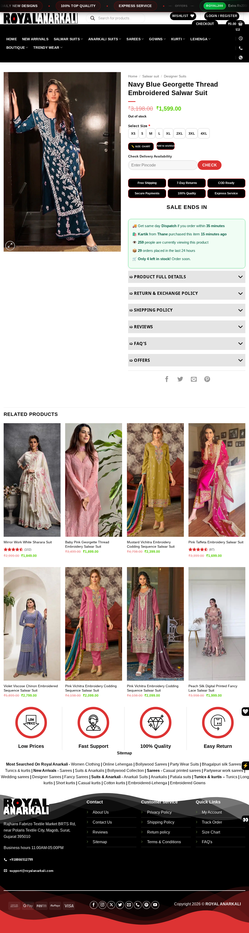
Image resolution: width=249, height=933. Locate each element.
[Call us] (138, 905)
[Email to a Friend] (194, 379)
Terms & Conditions (164, 842)
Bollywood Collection (125, 770)
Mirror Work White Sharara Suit (28, 542)
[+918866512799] (241, 48)
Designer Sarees (46, 777)
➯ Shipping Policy (151, 310)
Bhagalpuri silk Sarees (221, 764)
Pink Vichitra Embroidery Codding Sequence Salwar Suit (91, 688)
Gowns (155, 39)
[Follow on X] (111, 905)
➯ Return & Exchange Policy (163, 293)
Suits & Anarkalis (89, 770)
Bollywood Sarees (151, 764)
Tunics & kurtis (17, 770)
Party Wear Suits (184, 764)
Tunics (232, 777)
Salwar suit (150, 76)
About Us (101, 812)
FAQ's (207, 842)
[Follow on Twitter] (120, 905)
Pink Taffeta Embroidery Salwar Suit (215, 542)
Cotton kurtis (115, 783)
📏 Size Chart (141, 146)
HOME (11, 39)
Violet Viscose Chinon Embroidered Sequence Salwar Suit (31, 688)
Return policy (158, 832)
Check (209, 165)
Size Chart (211, 832)
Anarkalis (159, 777)
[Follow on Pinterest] (146, 905)
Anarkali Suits (136, 777)
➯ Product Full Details (157, 277)
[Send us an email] (129, 905)
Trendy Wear (46, 48)
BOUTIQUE (15, 48)
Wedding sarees (15, 777)
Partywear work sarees (223, 770)
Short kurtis (66, 783)
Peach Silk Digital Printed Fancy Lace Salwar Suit (212, 688)
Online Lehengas (118, 764)
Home (132, 76)
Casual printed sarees (182, 770)
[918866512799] (241, 57)
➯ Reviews (141, 327)
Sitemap (124, 753)
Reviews (100, 832)
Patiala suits (181, 777)
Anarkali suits (103, 39)
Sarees (133, 39)
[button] (221, 16)
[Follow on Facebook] (94, 905)
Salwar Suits (67, 39)
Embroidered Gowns (187, 783)
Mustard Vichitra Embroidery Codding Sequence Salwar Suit (151, 544)
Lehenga (198, 39)
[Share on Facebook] (167, 379)
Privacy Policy (159, 812)
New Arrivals (35, 39)
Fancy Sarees (76, 777)
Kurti (176, 39)
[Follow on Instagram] (102, 905)
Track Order (212, 822)
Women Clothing (85, 764)
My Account (212, 812)
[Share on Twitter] (180, 379)
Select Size (139, 125)
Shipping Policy (160, 822)
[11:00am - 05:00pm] (241, 38)
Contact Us (102, 822)
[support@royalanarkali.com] (238, 29)
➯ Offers (139, 360)
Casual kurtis (90, 783)
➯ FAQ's (138, 343)
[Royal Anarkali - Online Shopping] (41, 18)
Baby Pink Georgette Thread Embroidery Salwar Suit (87, 544)
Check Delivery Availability (150, 156)
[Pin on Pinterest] (207, 379)
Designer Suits (175, 76)
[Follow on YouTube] (155, 905)
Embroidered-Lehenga (147, 783)
